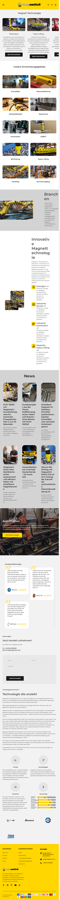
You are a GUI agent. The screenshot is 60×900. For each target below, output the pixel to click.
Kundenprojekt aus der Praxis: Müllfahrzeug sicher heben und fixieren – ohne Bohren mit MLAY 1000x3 (29, 414)
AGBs (20, 852)
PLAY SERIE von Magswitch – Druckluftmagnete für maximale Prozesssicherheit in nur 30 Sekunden (10, 414)
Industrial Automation (42, 324)
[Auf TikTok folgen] (19, 885)
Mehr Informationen (14, 54)
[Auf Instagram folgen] (7, 885)
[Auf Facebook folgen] (3, 885)
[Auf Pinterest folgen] (11, 885)
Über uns (5, 852)
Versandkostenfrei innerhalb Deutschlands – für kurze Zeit (29, 472)
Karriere (4, 858)
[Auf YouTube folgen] (15, 885)
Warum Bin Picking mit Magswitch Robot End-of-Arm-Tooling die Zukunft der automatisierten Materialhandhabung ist (48, 479)
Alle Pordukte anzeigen (12, 535)
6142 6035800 (49, 863)
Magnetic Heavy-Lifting (42, 346)
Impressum (22, 864)
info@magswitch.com (49, 859)
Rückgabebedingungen (25, 861)
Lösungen (41, 286)
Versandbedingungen (25, 858)
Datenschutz (22, 855)
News (4, 861)
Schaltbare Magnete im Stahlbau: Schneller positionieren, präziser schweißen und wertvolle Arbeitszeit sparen (48, 415)
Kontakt (4, 855)
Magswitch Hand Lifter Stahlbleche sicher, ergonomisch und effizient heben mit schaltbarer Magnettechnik (10, 478)
